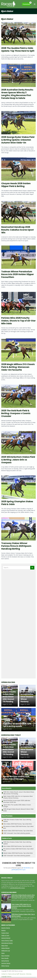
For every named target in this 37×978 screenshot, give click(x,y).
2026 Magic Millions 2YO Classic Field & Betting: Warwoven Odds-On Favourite (18, 367)
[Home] (8, 4)
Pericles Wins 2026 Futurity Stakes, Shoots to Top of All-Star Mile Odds (18, 320)
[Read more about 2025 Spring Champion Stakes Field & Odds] (18, 487)
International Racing (6, 943)
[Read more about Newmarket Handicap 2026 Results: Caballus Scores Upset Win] (18, 212)
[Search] (32, 567)
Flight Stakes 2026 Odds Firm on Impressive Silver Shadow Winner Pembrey (18, 797)
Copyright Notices (6, 976)
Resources (22, 974)
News (3, 953)
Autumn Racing (5, 928)
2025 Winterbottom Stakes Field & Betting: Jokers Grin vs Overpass (18, 459)
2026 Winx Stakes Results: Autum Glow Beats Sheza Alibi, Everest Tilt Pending (23, 896)
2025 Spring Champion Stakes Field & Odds (17, 503)
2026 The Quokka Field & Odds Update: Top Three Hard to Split (17, 49)
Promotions (27, 3)
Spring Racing (5, 961)
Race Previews (5, 955)
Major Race (4, 945)
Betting (3, 930)
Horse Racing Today (7, 940)
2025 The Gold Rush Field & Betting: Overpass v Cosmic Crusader (15, 413)
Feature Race (5, 933)
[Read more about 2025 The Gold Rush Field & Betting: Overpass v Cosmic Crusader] (18, 396)
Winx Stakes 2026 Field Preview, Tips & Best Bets (17, 824)
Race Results (5, 958)
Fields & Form (5, 935)
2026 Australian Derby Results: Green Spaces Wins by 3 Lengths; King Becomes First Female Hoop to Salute (17, 94)
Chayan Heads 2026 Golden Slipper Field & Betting (16, 185)
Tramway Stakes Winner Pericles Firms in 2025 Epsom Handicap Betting (16, 546)
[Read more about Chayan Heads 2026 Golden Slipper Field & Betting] (18, 169)
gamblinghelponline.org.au (18, 869)
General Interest (5, 938)
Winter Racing (5, 966)
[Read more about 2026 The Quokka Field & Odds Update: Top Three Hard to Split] (18, 33)
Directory (28, 974)
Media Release (5, 948)
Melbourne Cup (5, 950)
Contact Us (4, 974)
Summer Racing (5, 963)
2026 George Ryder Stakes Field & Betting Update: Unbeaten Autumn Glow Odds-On (17, 140)
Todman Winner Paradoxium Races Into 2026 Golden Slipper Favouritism (17, 274)
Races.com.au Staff (13, 974)
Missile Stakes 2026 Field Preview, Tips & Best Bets (18, 831)
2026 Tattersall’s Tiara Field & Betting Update (16, 833)
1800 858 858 (26, 868)
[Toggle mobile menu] (35, 4)
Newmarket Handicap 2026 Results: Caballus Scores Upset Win (17, 230)
